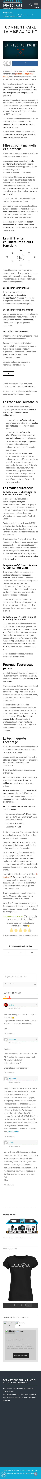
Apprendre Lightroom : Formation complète (19, 1394)
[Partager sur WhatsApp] (20, 953)
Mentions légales (22, 1473)
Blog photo (7, 12)
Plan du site (31, 1473)
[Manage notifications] (35, 1474)
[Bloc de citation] (13, 983)
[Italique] (8, 983)
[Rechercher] (29, 4)
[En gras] (5, 983)
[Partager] (25, 63)
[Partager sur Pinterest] (32, 953)
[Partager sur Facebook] (9, 953)
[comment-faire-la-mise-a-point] (20, 50)
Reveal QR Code (20, 1356)
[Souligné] (10, 983)
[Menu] (35, 4)
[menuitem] (29, 4)
